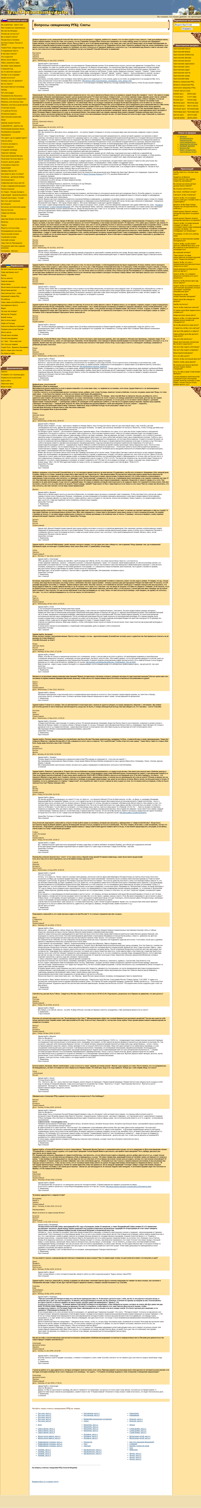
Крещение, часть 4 (91, 1431)
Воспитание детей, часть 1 (139, 1436)
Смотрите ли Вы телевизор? (185, 195)
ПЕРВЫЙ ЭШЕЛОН (187, 146)
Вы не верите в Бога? (9, 37)
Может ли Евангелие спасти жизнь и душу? (188, 151)
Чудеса (4, 225)
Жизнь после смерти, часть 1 (49, 1436)
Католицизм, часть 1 (92, 1413)
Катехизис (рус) (180, 109)
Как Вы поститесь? (181, 304)
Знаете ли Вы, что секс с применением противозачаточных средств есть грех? (187, 264)
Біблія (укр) (191, 94)
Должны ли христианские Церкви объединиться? (186, 240)
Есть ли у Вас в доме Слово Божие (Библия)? (187, 373)
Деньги (132, 1425)
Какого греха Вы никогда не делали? (184, 300)
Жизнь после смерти (9, 60)
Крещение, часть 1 (91, 1425)
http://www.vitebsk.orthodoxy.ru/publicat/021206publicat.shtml (128, 1187)
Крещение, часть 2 (91, 1427)
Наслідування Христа (9, 305)
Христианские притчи (182, 73)
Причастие (88, 1442)
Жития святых (179, 106)
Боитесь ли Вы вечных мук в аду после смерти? (186, 282)
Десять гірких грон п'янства (11, 350)
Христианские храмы (182, 76)
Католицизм (6, 204)
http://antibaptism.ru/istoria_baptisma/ (93, 366)
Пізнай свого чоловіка (9, 335)
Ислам (3, 216)
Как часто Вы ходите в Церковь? (186, 350)
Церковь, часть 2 (44, 1452)
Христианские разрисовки (11, 117)
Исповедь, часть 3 (91, 1438)
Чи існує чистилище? (9, 311)
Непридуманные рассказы (11, 231)
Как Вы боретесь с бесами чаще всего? (186, 173)
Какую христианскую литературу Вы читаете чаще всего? (186, 343)
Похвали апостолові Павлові (12, 329)
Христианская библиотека (184, 55)
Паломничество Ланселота (11, 96)
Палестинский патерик (10, 234)
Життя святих (192, 106)
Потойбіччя (5, 299)
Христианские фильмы (182, 58)
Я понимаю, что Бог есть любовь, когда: (186, 235)
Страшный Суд (7, 69)
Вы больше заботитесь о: (183, 189)
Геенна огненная (7, 189)
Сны (131, 1448)
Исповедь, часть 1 (91, 1434)
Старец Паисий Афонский (60, 207)
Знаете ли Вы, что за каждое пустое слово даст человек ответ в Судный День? (187, 200)
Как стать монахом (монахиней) (141, 1442)
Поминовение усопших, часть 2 (50, 1444)
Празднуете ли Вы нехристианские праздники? (185, 295)
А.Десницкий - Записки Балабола (14, 195)
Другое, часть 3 (135, 1457)
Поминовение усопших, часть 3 (50, 1446)
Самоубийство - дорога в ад (12, 126)
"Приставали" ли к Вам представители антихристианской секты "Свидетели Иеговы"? (187, 257)
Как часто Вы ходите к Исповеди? (187, 347)
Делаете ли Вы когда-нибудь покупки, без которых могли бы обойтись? (185, 206)
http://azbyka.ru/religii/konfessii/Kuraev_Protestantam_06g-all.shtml (111, 662)
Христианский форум (182, 52)
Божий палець (6, 317)
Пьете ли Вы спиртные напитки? (186, 307)
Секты (86, 1421)
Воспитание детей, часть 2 (139, 1438)
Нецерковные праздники (10, 132)
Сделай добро (179, 118)
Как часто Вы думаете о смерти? (186, 331)
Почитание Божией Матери (12, 156)
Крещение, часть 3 (91, 1429)
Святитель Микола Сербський (12, 326)
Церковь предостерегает (11, 123)
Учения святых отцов (182, 91)
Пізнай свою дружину (9, 338)
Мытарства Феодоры (9, 31)
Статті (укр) (191, 97)
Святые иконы (6, 141)
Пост (86, 1444)
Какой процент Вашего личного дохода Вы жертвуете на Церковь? (187, 219)
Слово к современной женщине (13, 186)
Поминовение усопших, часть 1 (50, 1442)
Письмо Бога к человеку (10, 40)
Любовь (4, 90)
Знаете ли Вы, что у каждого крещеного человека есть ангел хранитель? (186, 276)
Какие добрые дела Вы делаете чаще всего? (186, 335)
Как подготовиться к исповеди (12, 87)
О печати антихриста (9, 144)
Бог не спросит (7, 84)
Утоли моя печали (8, 108)
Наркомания (6, 135)
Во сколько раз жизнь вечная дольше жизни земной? (185, 185)
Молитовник (6, 284)
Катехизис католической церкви (13, 207)
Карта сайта (6, 381)
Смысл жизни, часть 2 (46, 1431)
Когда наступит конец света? (185, 315)
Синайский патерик (8, 237)
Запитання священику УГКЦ (184, 88)
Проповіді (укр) (193, 112)
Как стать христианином (10, 201)
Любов (3, 275)
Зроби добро (192, 118)
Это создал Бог (7, 57)
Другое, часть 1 (135, 1453)
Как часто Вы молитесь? (183, 339)
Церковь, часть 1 (44, 1450)
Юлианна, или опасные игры (12, 102)
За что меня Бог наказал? (11, 72)
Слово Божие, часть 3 (137, 1432)
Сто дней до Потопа (9, 111)
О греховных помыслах (10, 165)
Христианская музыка (182, 61)
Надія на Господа (8, 323)
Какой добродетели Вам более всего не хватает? (186, 270)
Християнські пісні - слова (11, 293)
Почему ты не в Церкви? (10, 75)
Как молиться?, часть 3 (92, 1453)
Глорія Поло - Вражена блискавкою (14, 347)
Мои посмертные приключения (13, 28)
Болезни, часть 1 (136, 1419)
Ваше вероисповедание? (183, 353)
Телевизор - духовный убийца (12, 177)
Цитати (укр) (192, 115)
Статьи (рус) (178, 97)
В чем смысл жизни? (9, 54)
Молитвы (4, 222)
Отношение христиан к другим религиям (13, 247)
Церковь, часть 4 (44, 1455)
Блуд (40, 1425)
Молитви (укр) (192, 103)
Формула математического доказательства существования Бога (188, 139)
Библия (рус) (178, 94)
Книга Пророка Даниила (93, 174)
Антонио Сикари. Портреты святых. (12, 44)
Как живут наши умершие (11, 66)
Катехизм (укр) (193, 109)
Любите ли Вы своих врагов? (185, 362)
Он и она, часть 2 (44, 1415)
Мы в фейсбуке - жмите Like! (12, 25)
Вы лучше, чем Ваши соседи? (185, 192)
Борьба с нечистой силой (139, 1446)
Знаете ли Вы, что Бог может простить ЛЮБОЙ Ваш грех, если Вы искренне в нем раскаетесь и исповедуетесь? (186, 246)
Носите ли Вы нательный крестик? (187, 359)
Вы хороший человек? (182, 252)
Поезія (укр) (192, 100)
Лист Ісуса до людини (9, 344)
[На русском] (4, 20)
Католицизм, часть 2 (92, 1415)
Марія (3, 308)
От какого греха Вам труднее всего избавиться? (187, 311)
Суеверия (133, 1444)
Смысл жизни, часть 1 (46, 1429)
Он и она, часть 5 (44, 1421)
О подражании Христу (9, 51)
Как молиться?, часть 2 (92, 1452)
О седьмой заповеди (9, 150)
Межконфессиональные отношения (98, 1419)
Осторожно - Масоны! (9, 251)
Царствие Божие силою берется (13, 219)
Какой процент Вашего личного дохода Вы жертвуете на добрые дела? (186, 213)
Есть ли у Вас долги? (182, 356)
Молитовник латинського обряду (13, 287)
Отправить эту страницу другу (12, 375)
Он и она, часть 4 (44, 1419)
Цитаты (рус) (179, 115)
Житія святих (6, 332)
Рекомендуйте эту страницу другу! (45, 1482)
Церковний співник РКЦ (10, 296)
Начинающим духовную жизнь (12, 129)
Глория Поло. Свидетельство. (12, 48)
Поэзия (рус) (178, 100)
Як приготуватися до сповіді (12, 269)
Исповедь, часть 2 (91, 1436)
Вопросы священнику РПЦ (184, 82)
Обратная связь (7, 384)
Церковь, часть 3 (44, 1453)
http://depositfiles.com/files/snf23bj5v (133, 813)
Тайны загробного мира (10, 63)
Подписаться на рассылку (11, 378)
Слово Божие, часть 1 (137, 1429)
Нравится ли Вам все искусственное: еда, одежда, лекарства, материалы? (185, 179)
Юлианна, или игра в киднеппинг (13, 99)
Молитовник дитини (9, 290)
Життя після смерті (8, 320)
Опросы (4, 372)
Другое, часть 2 (135, 1455)
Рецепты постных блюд (10, 228)
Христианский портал (17, 20)
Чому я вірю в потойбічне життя (13, 302)
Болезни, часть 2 (136, 1421)
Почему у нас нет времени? (12, 81)
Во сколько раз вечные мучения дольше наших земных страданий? (186, 367)
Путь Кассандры (7, 93)
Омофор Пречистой (9, 171)
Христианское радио (182, 70)
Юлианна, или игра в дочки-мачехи (14, 105)
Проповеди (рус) (180, 112)
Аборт (3, 120)
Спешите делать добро (10, 162)
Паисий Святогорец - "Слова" (12, 198)
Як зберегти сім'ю (8, 353)
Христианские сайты (182, 67)
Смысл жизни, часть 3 (46, 1432)
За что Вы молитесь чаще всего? (186, 325)
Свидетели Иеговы (8, 213)
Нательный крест (8, 180)
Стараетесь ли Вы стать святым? (187, 328)
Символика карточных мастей (12, 183)
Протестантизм (7, 210)
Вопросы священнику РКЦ (184, 85)
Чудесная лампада (8, 153)
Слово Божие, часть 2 (137, 1431)
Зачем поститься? (8, 78)
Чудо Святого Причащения (11, 243)
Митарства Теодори (9, 314)
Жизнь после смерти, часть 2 (49, 1438)
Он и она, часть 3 (44, 1417)
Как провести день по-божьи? (12, 174)
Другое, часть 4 (135, 1459)
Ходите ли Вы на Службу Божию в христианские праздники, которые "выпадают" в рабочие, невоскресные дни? (187, 288)
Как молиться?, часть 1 (92, 1450)
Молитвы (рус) (179, 103)
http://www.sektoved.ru (46, 159)
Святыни (87, 1446)
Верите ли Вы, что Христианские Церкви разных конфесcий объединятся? (186, 320)
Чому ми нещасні (7, 281)
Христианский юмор (181, 79)
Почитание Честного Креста (12, 159)
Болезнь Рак (184, 148)
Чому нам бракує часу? (10, 272)
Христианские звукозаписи (184, 64)
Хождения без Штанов (188, 144)
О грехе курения (7, 147)
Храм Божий (6, 168)
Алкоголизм (134, 1413)
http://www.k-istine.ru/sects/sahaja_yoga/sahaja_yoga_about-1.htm (107, 81)
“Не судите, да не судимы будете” (14, 138)
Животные (133, 1450)
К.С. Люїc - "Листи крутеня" (11, 341)
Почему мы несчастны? (10, 34)
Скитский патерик (8, 240)
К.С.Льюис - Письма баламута (12, 192)
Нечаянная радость (9, 114)
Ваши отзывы (6, 387)
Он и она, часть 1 (44, 1413)
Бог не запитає (7, 278)
